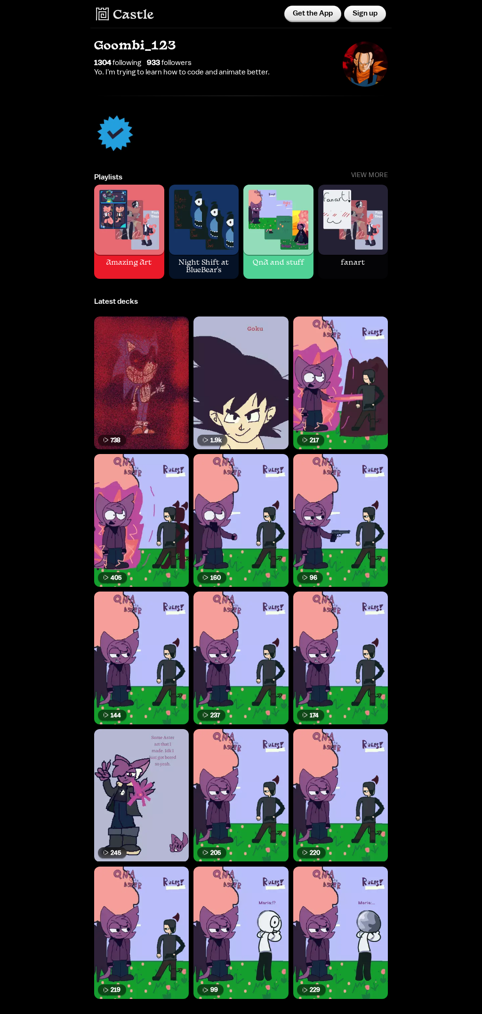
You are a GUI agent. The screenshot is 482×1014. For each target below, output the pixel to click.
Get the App (313, 13)
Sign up (365, 13)
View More (369, 175)
